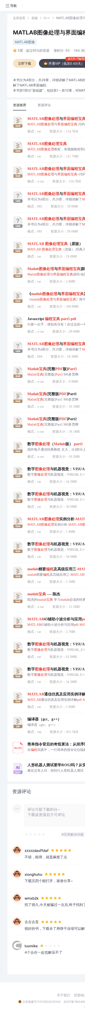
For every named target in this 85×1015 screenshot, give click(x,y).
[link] (19, 18)
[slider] (35, 834)
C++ (47, 18)
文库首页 (19, 18)
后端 (34, 18)
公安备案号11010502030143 (41, 1001)
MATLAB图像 (25, 42)
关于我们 (63, 995)
